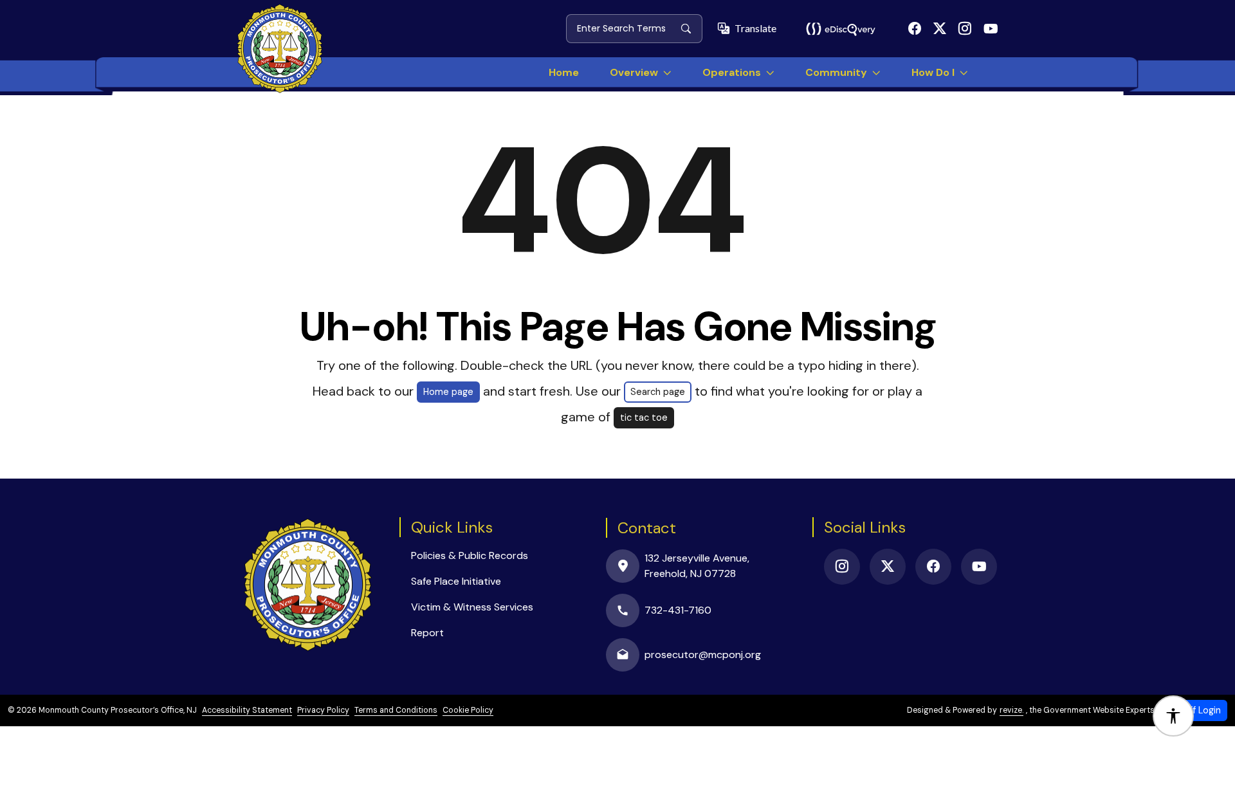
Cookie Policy (468, 710)
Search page (657, 392)
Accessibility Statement (247, 710)
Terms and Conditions (395, 710)
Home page (448, 392)
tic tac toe (644, 417)
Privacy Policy (323, 710)
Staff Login (1197, 710)
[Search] (691, 28)
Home (564, 72)
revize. (1011, 710)
